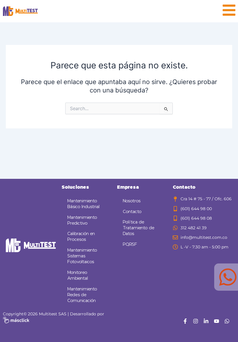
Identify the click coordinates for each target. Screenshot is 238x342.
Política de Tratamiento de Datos (138, 228)
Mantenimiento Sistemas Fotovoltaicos (82, 256)
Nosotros (131, 201)
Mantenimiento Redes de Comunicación (82, 295)
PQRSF (130, 244)
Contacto (132, 211)
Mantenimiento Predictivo (82, 220)
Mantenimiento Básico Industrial (83, 204)
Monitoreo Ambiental (77, 275)
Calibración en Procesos (81, 236)
